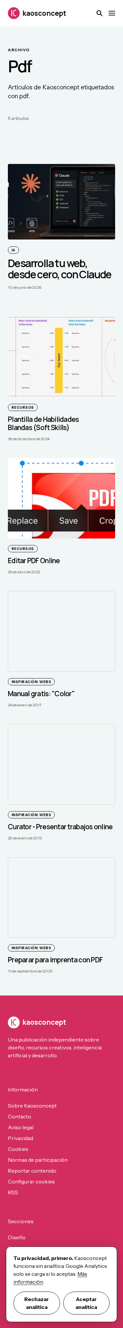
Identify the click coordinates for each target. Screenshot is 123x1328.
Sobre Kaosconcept (32, 1105)
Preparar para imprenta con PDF (55, 959)
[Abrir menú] (112, 13)
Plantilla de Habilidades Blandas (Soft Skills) (43, 423)
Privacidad (20, 1138)
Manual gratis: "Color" (41, 693)
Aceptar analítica (86, 1303)
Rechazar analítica (36, 1303)
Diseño (17, 1237)
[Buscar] (99, 13)
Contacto (19, 1116)
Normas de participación (38, 1159)
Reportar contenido (32, 1170)
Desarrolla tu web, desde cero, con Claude (60, 269)
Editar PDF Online (34, 560)
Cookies (18, 1149)
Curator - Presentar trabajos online (60, 826)
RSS (13, 1192)
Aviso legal (20, 1127)
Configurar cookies (31, 1181)
